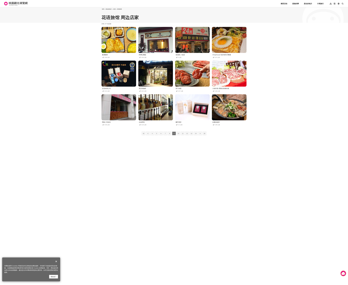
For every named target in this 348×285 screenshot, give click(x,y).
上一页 (148, 133)
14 (195, 133)
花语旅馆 (119, 9)
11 (182, 133)
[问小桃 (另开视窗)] (343, 273)
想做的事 (295, 4)
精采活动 (284, 4)
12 (187, 133)
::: (101, 9)
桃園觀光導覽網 (15, 3)
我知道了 (53, 277)
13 (191, 133)
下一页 (200, 133)
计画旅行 (320, 4)
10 (178, 133)
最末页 (204, 133)
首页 (103, 9)
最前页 (143, 133)
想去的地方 (308, 4)
